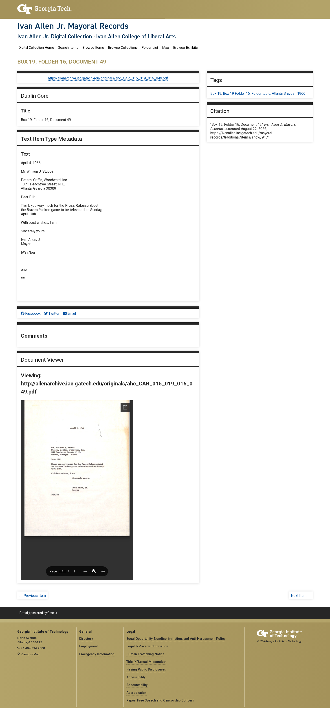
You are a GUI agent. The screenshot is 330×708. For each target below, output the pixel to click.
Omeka (52, 613)
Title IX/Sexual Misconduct (146, 662)
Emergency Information (96, 654)
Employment (88, 646)
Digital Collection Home (36, 48)
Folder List (150, 48)
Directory (86, 638)
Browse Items (93, 48)
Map (165, 48)
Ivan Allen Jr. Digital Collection (54, 36)
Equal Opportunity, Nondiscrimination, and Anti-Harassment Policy (175, 638)
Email (71, 313)
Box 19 (215, 93)
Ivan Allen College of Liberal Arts (136, 36)
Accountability (136, 685)
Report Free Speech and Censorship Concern (160, 700)
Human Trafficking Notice (145, 654)
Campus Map (30, 654)
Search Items (68, 48)
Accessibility (135, 677)
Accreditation (136, 693)
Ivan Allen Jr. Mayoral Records (73, 25)
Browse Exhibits (185, 48)
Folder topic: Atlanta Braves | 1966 (278, 93)
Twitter (53, 313)
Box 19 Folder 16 (236, 93)
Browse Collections (123, 48)
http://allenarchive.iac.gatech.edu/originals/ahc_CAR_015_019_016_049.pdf (108, 78)
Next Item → (301, 596)
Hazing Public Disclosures (146, 669)
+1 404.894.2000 (33, 648)
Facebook (33, 313)
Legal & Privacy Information (147, 646)
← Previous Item (32, 596)
